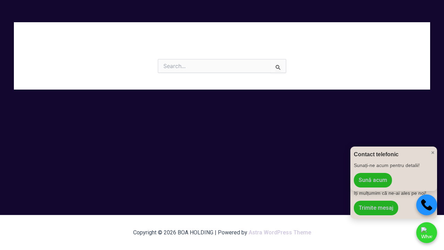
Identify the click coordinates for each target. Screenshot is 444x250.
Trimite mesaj (376, 208)
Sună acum (373, 180)
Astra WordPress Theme (280, 232)
